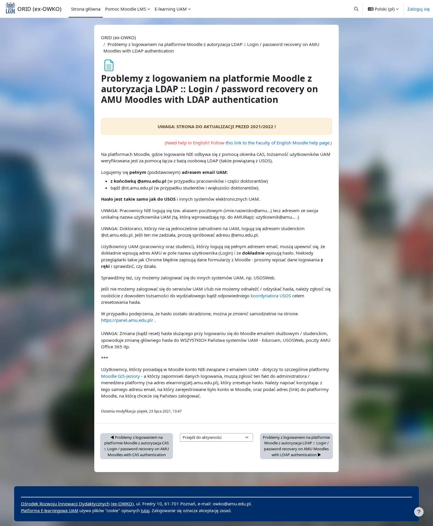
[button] (356, 9)
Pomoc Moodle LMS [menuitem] (125, 9)
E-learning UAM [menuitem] (171, 9)
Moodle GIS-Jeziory (120, 376)
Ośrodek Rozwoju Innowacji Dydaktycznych (65, 504)
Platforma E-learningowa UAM (49, 510)
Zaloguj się (418, 9)
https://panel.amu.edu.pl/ (127, 320)
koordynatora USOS (271, 296)
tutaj (145, 510)
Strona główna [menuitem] (85, 9)
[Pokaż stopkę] (419, 512)
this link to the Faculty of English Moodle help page (277, 143)
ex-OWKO (122, 504)
